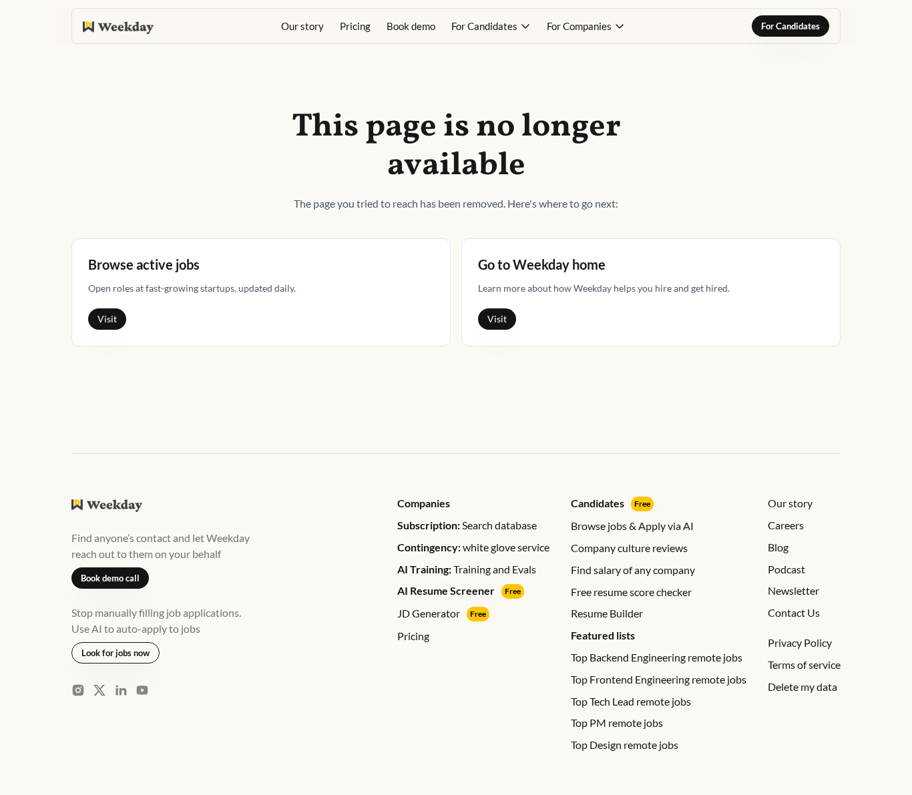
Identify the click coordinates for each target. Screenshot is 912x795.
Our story (302, 26)
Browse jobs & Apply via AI (632, 525)
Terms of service (804, 664)
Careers (786, 525)
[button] (491, 26)
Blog (778, 547)
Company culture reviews (629, 547)
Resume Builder (607, 613)
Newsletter (793, 590)
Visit (107, 318)
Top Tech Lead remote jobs (631, 701)
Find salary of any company (633, 569)
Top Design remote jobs (624, 744)
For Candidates (790, 26)
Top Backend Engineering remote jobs (656, 657)
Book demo (411, 26)
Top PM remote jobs (617, 722)
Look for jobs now (115, 652)
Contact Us (794, 612)
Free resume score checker (631, 591)
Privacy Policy (800, 642)
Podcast (786, 569)
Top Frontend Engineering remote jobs (658, 679)
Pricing (355, 26)
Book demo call (110, 578)
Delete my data (802, 686)
